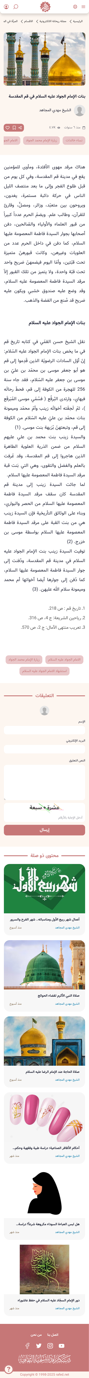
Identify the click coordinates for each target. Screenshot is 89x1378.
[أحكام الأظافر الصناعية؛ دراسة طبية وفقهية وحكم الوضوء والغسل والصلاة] (44, 1117)
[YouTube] (61, 1346)
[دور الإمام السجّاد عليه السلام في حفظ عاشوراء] (44, 1269)
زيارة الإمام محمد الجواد (41, 140)
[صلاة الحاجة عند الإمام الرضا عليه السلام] (44, 1041)
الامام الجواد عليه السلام (64, 659)
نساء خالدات (74, 140)
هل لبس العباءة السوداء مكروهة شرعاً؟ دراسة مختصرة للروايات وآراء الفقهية (48, 1224)
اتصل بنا (52, 1335)
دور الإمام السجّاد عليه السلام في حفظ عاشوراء (48, 1300)
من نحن (36, 1335)
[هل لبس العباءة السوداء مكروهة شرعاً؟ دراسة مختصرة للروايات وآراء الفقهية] (44, 1193)
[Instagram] (50, 1346)
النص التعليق (77, 760)
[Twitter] (38, 1346)
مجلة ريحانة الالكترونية (53, 21)
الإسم (81, 721)
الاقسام (28, 21)
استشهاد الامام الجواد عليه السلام (44, 671)
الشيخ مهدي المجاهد (55, 110)
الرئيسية (78, 21)
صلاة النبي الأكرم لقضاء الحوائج (58, 995)
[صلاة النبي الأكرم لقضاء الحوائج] (44, 965)
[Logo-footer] (44, 1359)
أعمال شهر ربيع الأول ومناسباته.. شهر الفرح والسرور (44, 919)
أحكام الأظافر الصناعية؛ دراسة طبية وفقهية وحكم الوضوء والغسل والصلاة (47, 1148)
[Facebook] (27, 1346)
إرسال (44, 830)
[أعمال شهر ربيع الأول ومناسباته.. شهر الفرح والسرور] (44, 889)
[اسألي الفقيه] (8, 1371)
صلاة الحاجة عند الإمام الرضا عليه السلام (52, 1072)
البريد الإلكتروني (75, 740)
